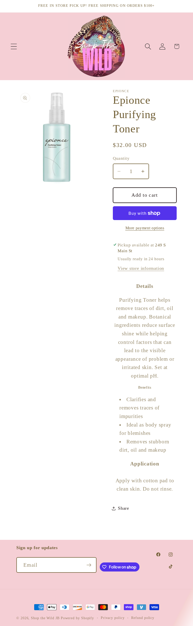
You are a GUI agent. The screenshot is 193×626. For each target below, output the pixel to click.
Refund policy (142, 618)
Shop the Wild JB (45, 618)
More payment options (144, 228)
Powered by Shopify (77, 618)
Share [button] (123, 508)
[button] (14, 46)
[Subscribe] (89, 565)
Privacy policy (113, 618)
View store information (141, 268)
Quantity (121, 158)
